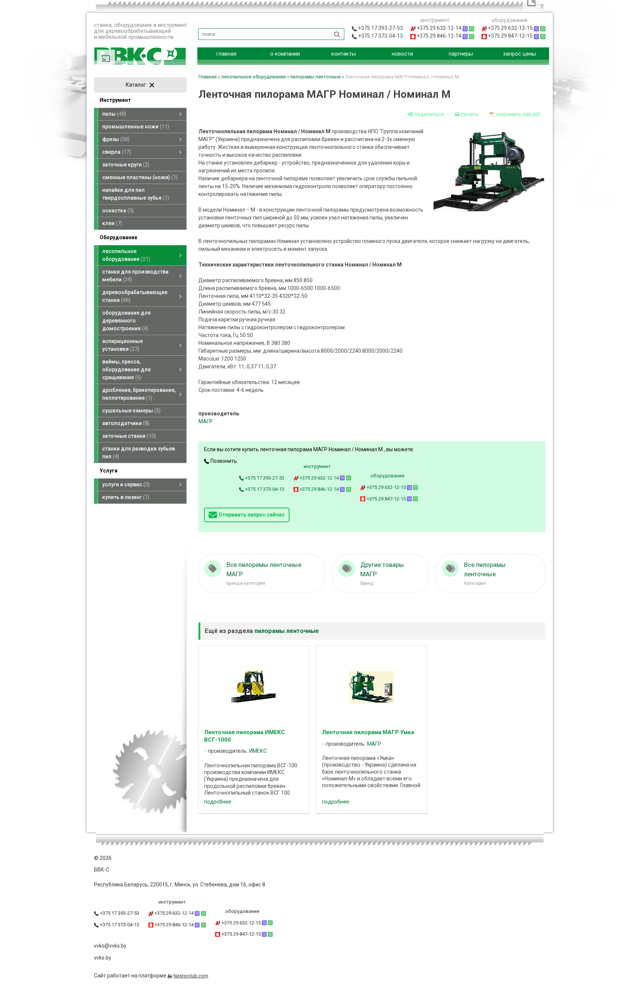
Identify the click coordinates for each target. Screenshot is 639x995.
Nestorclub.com (190, 976)
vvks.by (102, 958)
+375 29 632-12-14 (319, 478)
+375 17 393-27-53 (264, 478)
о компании (285, 53)
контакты (343, 53)
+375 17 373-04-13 (264, 489)
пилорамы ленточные (315, 76)
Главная (207, 76)
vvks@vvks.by (110, 946)
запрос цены (519, 53)
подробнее (217, 802)
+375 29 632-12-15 (386, 487)
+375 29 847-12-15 (386, 499)
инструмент (317, 466)
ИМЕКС (258, 751)
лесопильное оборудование (253, 76)
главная (226, 53)
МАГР (205, 421)
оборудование (387, 475)
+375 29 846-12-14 (319, 489)
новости (402, 53)
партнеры (461, 53)
